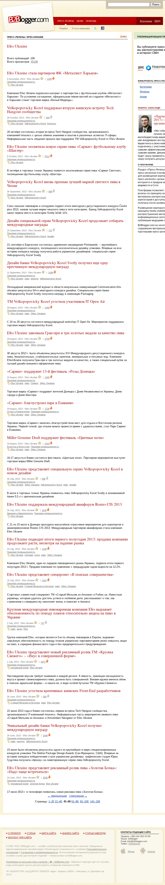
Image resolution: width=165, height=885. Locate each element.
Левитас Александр (149, 108)
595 (44, 696)
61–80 (75, 801)
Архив (143, 96)
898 (50, 191)
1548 (45, 735)
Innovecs (51, 123)
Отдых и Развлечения (18, 411)
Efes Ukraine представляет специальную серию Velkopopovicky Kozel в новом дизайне (65, 470)
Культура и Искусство (18, 446)
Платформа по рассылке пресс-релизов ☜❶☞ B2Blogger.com (37, 862)
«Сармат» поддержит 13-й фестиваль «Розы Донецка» (51, 371)
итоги (37, 555)
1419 (47, 443)
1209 (49, 79)
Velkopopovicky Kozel (35, 123)
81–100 (84, 801)
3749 (47, 339)
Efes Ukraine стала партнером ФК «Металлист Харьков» (52, 72)
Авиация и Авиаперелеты (20, 513)
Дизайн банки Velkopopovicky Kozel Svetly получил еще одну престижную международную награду (57, 264)
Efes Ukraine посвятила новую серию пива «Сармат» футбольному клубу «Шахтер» (66, 148)
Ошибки (63, 28)
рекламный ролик (20, 667)
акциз (19, 629)
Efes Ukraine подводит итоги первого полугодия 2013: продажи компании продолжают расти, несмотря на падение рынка (67, 540)
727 (50, 230)
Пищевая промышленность (21, 82)
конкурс (35, 278)
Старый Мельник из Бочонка (39, 586)
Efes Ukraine (17, 85)
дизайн (50, 236)
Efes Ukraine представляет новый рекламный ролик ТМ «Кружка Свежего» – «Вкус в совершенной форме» (60, 653)
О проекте (14, 833)
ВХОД (157, 20)
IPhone (131, 851)
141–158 (95, 801)
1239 (44, 549)
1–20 (51, 801)
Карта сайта (48, 833)
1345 (47, 377)
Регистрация (146, 20)
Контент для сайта (20, 837)
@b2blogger (134, 843)
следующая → (78, 795)
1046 (50, 272)
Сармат (34, 383)
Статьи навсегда (95, 833)
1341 (44, 580)
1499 (47, 307)
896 (43, 479)
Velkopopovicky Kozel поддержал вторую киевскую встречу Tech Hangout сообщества (60, 109)
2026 (45, 777)
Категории (146, 87)
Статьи (31, 833)
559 (48, 117)
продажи (29, 555)
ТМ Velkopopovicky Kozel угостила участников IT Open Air (56, 301)
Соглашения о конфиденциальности (39, 852)
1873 (43, 662)
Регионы (145, 91)
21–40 (59, 801)
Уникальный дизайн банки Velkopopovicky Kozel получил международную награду (54, 727)
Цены (80, 20)
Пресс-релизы (65, 20)
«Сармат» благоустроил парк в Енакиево (40, 402)
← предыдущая (57, 795)
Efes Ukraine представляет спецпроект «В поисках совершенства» (60, 574)
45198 (34, 61)
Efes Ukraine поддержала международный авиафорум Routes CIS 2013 (64, 504)
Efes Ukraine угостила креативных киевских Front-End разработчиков (64, 690)
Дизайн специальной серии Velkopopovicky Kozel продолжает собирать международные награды (65, 222)
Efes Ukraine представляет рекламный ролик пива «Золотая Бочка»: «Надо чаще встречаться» (62, 769)
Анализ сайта (70, 833)
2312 (47, 156)
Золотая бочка (37, 783)
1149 (44, 510)
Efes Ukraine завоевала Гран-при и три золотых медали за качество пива (65, 332)
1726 (47, 409)
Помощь (91, 20)
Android (151, 851)
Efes (26, 629)
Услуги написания (81, 28)
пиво (27, 278)
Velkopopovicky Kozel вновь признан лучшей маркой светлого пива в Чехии (63, 183)
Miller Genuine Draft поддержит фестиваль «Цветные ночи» (55, 437)
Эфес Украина (38, 313)
